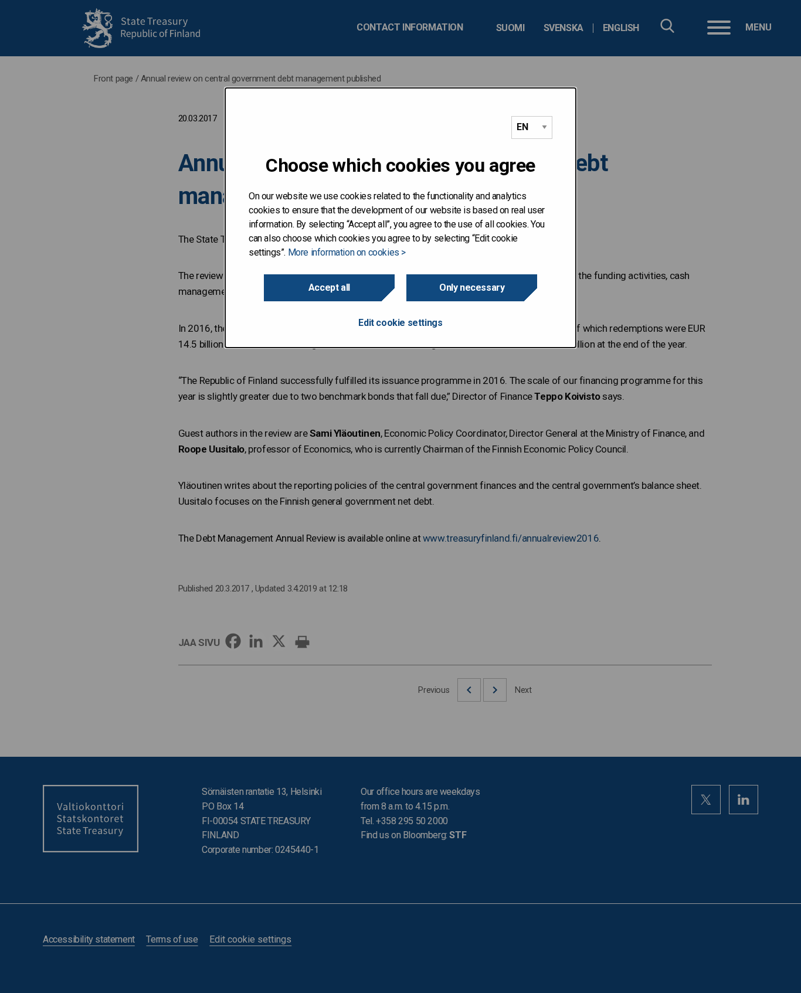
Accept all (329, 287)
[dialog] (400, 218)
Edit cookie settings (400, 322)
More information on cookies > (347, 252)
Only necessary (471, 287)
